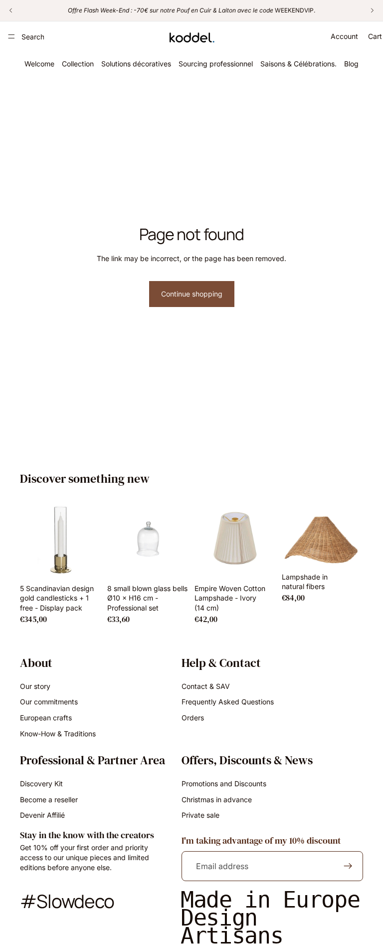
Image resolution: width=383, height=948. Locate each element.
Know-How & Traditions (58, 733)
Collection (78, 63)
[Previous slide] (31, 539)
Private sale (200, 815)
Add (94, 564)
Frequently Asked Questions (228, 701)
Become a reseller (49, 799)
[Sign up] (348, 866)
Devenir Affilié (42, 815)
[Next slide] (90, 539)
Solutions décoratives (136, 63)
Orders (193, 717)
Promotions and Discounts (224, 783)
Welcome (39, 63)
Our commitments (49, 701)
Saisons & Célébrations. (298, 63)
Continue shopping (191, 294)
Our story (35, 685)
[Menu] (11, 36)
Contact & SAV (206, 685)
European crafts (46, 717)
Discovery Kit (41, 783)
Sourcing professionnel (216, 63)
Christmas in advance (217, 799)
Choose (268, 564)
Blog (351, 63)
